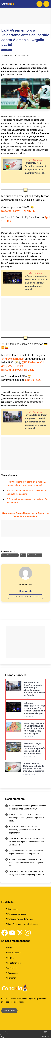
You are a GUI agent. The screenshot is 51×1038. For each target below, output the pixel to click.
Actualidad (6, 50)
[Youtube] (12, 932)
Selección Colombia (34, 555)
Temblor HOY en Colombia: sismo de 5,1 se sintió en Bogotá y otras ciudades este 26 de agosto (26, 841)
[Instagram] (27, 932)
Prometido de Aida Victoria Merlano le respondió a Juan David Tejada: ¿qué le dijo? (26, 862)
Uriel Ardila (8, 55)
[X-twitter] (20, 932)
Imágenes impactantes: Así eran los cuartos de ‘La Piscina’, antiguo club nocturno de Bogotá (36, 283)
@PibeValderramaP (12, 358)
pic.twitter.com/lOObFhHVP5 (18, 210)
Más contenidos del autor (25, 597)
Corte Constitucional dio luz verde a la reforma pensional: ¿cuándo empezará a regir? (26, 817)
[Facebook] (4, 932)
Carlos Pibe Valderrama (10, 555)
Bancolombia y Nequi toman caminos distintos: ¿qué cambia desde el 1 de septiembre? (25, 829)
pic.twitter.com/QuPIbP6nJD (17, 369)
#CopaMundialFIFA (12, 366)
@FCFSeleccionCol (32, 362)
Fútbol (23, 555)
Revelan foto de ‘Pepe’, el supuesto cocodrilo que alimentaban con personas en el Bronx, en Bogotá (36, 421)
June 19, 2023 (33, 379)
